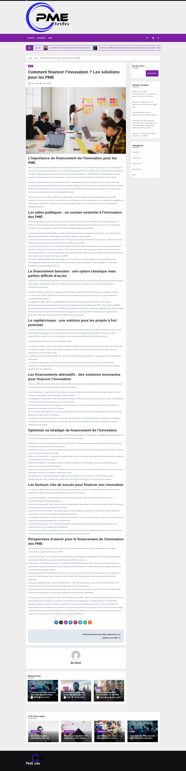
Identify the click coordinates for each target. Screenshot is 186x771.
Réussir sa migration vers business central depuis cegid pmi (144, 104)
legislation (136, 169)
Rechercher (138, 66)
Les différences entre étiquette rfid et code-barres (107, 738)
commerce (136, 158)
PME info (33, 763)
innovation (136, 163)
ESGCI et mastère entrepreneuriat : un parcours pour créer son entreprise (144, 94)
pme (50, 38)
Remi (36, 83)
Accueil (31, 38)
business (41, 38)
